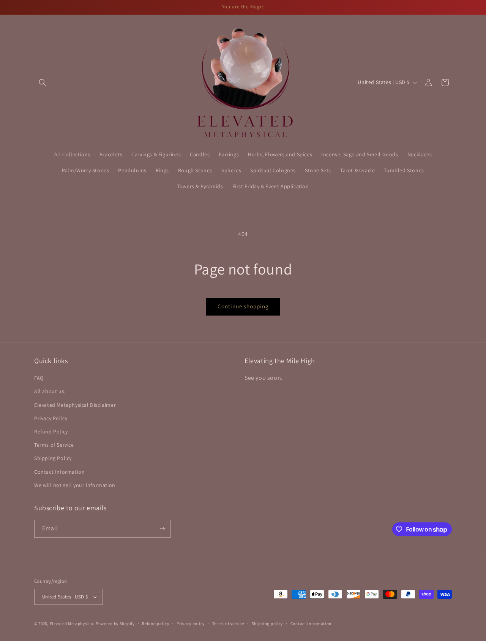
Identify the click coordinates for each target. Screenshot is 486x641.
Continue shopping (243, 306)
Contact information (310, 623)
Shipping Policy (53, 458)
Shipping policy (267, 623)
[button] (42, 82)
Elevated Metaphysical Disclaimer (75, 404)
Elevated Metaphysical (73, 623)
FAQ (39, 377)
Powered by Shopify (115, 623)
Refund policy (155, 623)
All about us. (50, 391)
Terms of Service (54, 444)
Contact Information (59, 471)
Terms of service (228, 623)
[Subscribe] (162, 529)
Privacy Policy (50, 418)
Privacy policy (191, 623)
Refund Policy (51, 431)
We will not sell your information (74, 485)
